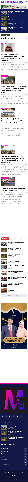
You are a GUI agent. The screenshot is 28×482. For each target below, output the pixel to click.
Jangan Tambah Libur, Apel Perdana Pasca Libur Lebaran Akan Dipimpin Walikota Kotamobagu (12, 57)
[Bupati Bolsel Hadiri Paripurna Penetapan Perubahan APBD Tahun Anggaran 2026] (4, 285)
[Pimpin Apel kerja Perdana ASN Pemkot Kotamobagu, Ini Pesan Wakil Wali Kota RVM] (8, 112)
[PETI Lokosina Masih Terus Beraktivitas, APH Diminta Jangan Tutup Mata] (4, 18)
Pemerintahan (4, 177)
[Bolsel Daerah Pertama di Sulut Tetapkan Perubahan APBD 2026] (4, 29)
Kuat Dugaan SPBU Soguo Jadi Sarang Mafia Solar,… (17, 266)
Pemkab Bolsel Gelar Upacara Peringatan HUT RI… (15, 272)
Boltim (3, 462)
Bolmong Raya (4, 43)
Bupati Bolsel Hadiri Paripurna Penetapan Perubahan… (15, 283)
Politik (3, 456)
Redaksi (7, 473)
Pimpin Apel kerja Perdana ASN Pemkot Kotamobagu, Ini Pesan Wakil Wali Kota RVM (13, 121)
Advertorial (4, 459)
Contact (14, 475)
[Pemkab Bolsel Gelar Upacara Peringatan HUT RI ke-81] (4, 273)
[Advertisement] (14, 140)
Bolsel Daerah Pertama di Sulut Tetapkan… (15, 28)
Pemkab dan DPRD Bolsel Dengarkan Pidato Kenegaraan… (17, 278)
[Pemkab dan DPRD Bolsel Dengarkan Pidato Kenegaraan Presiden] (4, 279)
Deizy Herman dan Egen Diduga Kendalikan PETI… (15, 22)
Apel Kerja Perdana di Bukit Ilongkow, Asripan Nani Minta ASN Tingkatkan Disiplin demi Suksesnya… (12, 159)
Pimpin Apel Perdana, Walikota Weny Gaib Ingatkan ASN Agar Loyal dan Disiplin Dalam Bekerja (13, 89)
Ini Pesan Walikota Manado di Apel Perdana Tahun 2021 (13, 189)
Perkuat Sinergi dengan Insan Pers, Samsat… (16, 12)
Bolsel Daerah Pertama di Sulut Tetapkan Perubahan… (15, 260)
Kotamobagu (4, 448)
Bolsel (3, 454)
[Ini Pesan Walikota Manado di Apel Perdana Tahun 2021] (8, 181)
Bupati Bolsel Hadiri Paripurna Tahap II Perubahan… (17, 289)
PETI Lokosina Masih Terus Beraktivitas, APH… (14, 17)
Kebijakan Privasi (17, 473)
